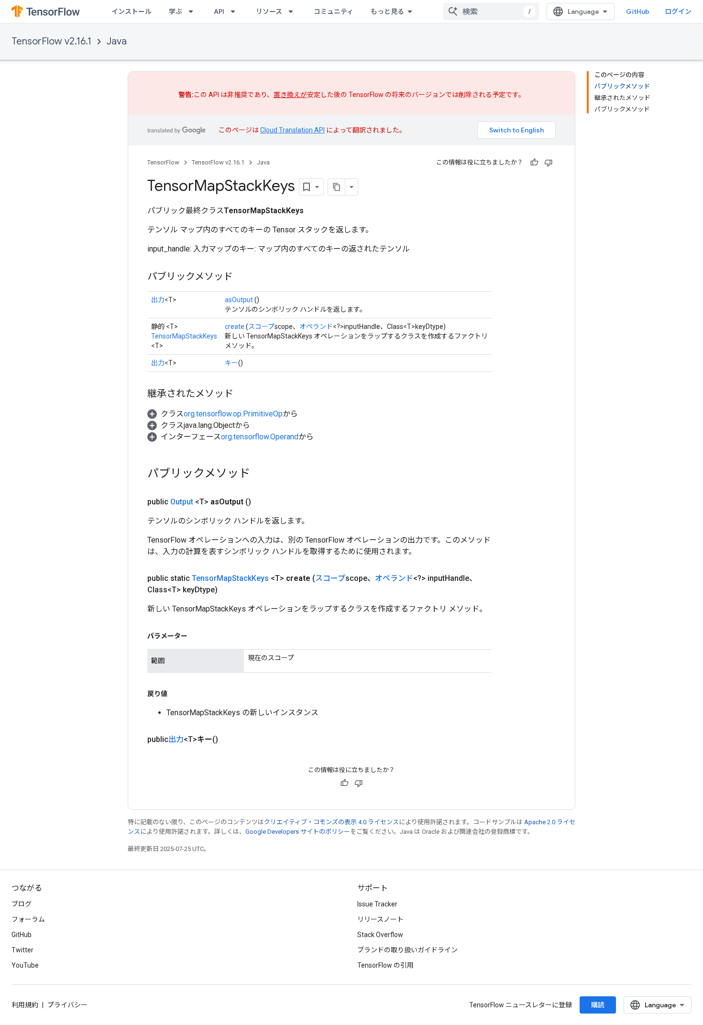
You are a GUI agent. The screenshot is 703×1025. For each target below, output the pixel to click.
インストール (131, 11)
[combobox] (491, 11)
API (219, 11)
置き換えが (290, 94)
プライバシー (67, 1005)
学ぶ (175, 11)
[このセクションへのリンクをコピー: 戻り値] (177, 693)
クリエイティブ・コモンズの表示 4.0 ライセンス (331, 822)
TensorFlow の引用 (385, 965)
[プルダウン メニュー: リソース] (293, 11)
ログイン (678, 11)
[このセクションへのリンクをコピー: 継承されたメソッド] (243, 394)
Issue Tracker (377, 904)
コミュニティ (333, 11)
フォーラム (28, 919)
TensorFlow (163, 162)
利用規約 (24, 1005)
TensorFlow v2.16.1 (51, 41)
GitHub (637, 11)
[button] (222, 413)
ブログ (21, 904)
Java (117, 41)
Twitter (22, 950)
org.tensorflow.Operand (259, 436)
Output (181, 501)
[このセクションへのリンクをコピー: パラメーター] (197, 636)
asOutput (239, 300)
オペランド (316, 326)
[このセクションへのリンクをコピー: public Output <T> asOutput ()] (262, 502)
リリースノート (380, 919)
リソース (269, 11)
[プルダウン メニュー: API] (235, 11)
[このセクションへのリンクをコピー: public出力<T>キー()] (229, 739)
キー (231, 363)
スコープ (261, 326)
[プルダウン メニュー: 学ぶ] (193, 11)
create (234, 326)
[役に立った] (534, 162)
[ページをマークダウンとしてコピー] (336, 187)
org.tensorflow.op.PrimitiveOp (233, 413)
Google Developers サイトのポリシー (297, 831)
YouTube (25, 965)
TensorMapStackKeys (184, 336)
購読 (597, 1005)
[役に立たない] (548, 162)
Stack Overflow (380, 934)
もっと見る (387, 11)
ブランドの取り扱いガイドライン (407, 950)
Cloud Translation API (292, 130)
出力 (158, 300)
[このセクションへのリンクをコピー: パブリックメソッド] (242, 277)
